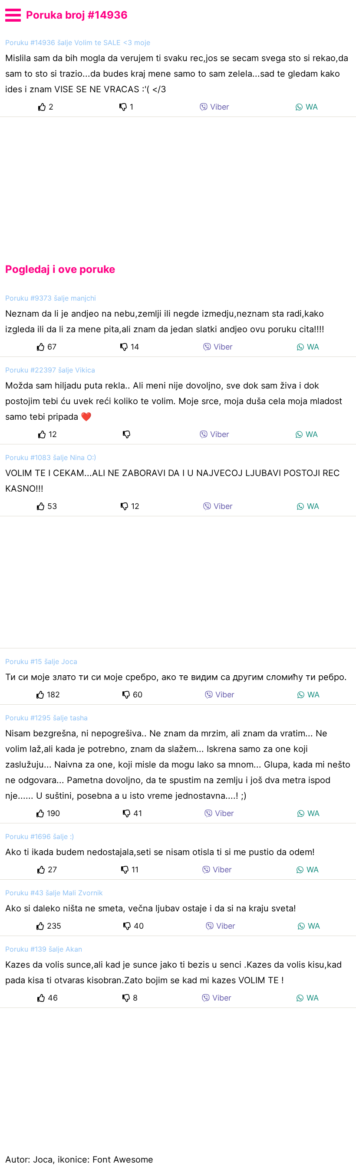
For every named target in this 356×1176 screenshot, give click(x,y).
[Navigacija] (13, 14)
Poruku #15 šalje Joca (41, 661)
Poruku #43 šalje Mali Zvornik (54, 892)
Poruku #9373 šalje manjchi (50, 298)
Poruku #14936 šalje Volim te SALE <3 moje (77, 42)
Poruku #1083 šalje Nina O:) (50, 457)
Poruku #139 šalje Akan (43, 949)
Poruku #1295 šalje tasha (46, 717)
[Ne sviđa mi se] (128, 434)
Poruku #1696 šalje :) (39, 836)
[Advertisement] (178, 182)
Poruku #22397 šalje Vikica (50, 370)
